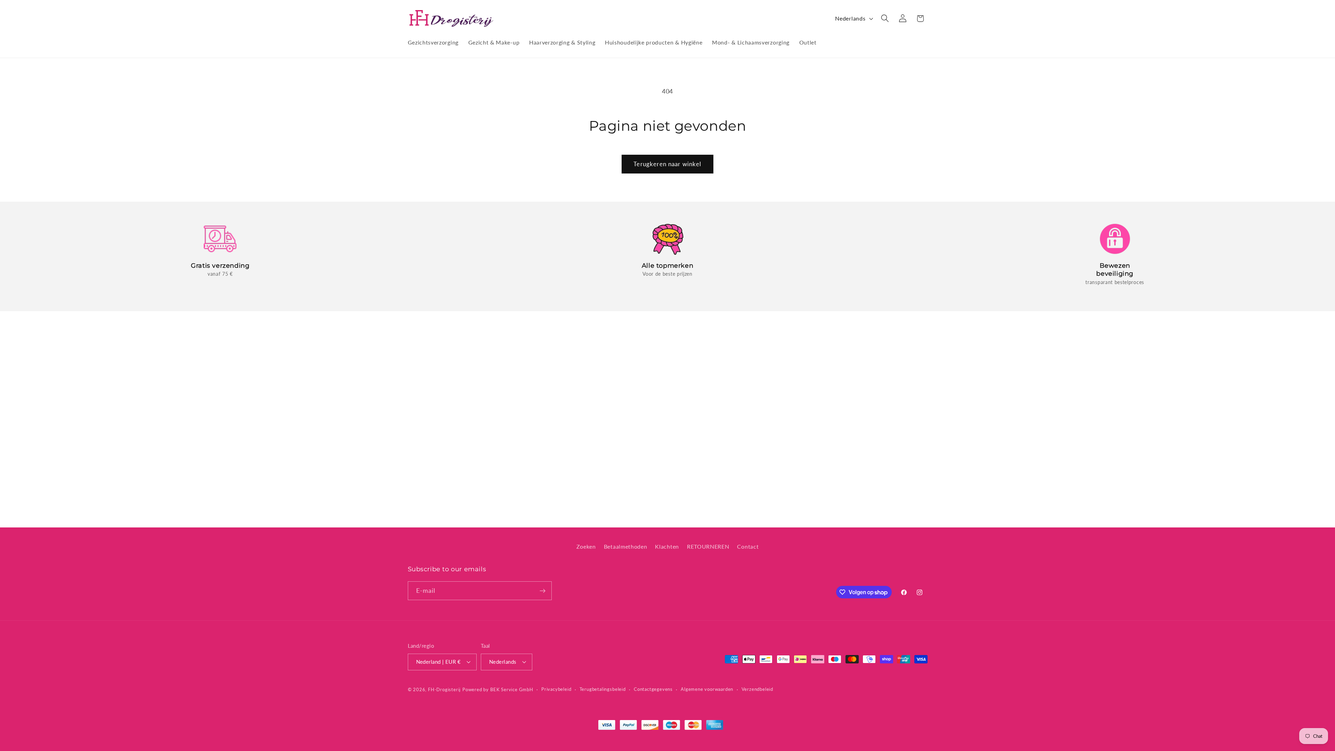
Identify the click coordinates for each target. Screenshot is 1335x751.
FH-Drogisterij (444, 689)
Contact (748, 546)
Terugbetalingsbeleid (603, 689)
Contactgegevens (653, 689)
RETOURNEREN (708, 546)
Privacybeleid (556, 689)
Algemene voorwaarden (707, 689)
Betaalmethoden (625, 546)
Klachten (667, 546)
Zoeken (586, 546)
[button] (885, 18)
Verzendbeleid (757, 689)
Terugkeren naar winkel (667, 164)
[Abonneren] (542, 590)
